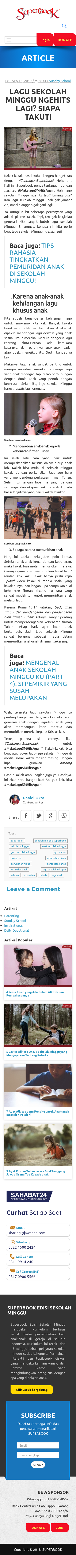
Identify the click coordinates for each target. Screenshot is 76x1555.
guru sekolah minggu (23, 852)
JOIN (59, 1527)
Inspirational (13, 925)
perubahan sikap (56, 858)
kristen (15, 875)
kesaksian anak (19, 869)
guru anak (60, 852)
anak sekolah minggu (54, 846)
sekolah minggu (20, 846)
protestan (29, 875)
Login (45, 39)
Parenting (11, 915)
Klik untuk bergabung (32, 1390)
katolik (43, 875)
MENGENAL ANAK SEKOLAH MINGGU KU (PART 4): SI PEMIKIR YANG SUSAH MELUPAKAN (38, 680)
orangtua (16, 858)
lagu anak (57, 875)
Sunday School (60, 80)
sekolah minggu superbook (50, 840)
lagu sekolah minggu (54, 869)
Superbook (17, 840)
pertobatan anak (56, 863)
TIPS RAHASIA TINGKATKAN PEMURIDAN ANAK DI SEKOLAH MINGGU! (37, 263)
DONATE (65, 39)
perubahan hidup (20, 863)
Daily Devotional (16, 930)
